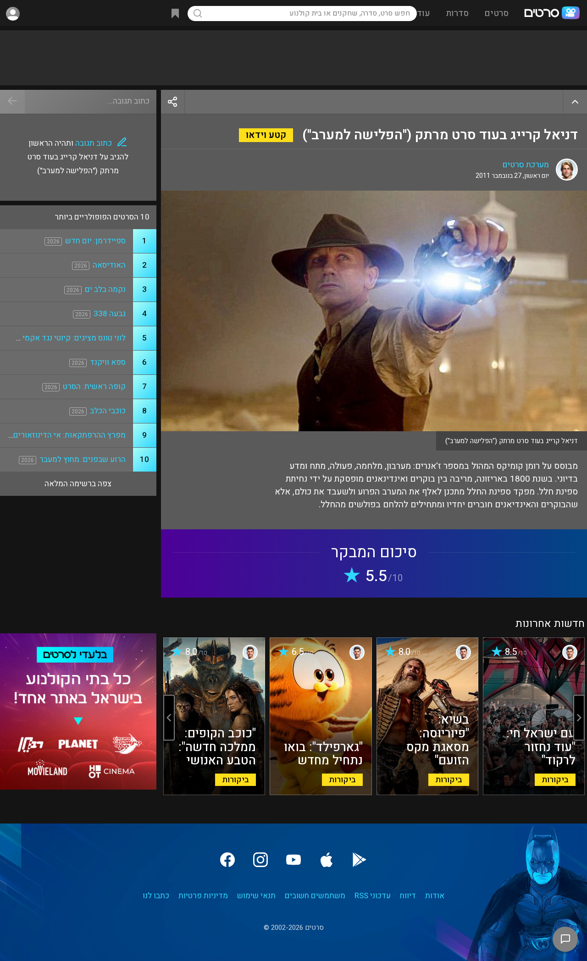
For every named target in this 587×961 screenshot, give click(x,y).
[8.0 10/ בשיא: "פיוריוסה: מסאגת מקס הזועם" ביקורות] (427, 792)
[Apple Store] (326, 859)
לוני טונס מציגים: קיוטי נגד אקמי (74, 338)
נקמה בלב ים (105, 289)
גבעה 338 (110, 313)
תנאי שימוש (256, 895)
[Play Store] (359, 859)
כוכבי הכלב (108, 411)
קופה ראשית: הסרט (94, 386)
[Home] (551, 13)
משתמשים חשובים (315, 895)
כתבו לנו (156, 895)
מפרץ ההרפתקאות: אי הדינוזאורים (69, 435)
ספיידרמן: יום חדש (95, 241)
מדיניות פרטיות (203, 895)
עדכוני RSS (372, 895)
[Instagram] (260, 859)
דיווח (408, 895)
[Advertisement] (293, 57)
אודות (434, 895)
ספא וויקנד (108, 362)
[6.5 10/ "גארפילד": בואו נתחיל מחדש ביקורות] (320, 792)
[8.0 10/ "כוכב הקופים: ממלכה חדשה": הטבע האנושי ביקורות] (214, 792)
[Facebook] (227, 859)
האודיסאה (109, 265)
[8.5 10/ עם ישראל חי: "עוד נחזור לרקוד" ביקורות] (534, 792)
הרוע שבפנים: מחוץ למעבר (82, 459)
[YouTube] (293, 859)
